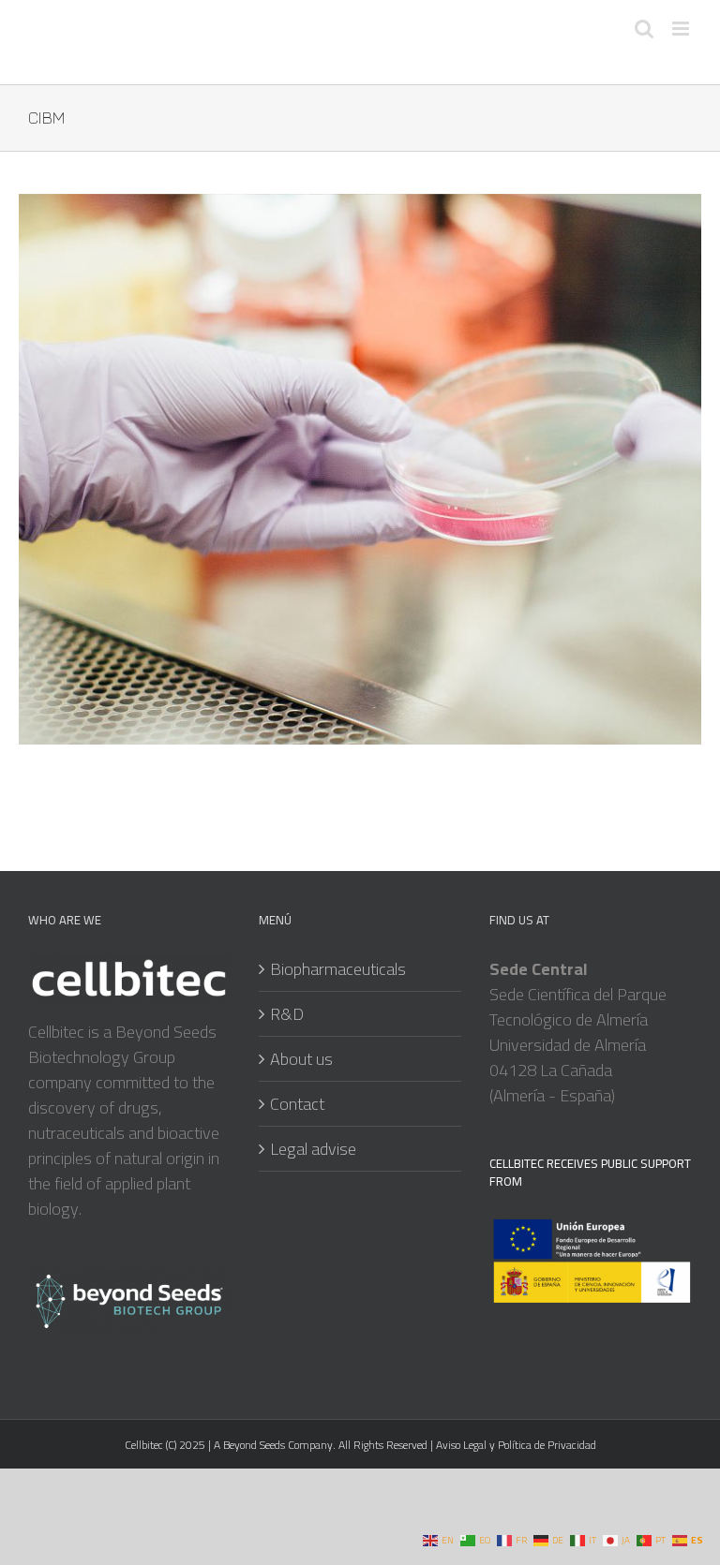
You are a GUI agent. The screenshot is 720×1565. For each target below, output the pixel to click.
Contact (297, 1103)
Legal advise (313, 1148)
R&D (287, 1013)
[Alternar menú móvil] (682, 28)
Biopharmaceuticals (338, 969)
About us (301, 1058)
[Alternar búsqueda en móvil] (644, 28)
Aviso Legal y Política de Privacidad (514, 1444)
